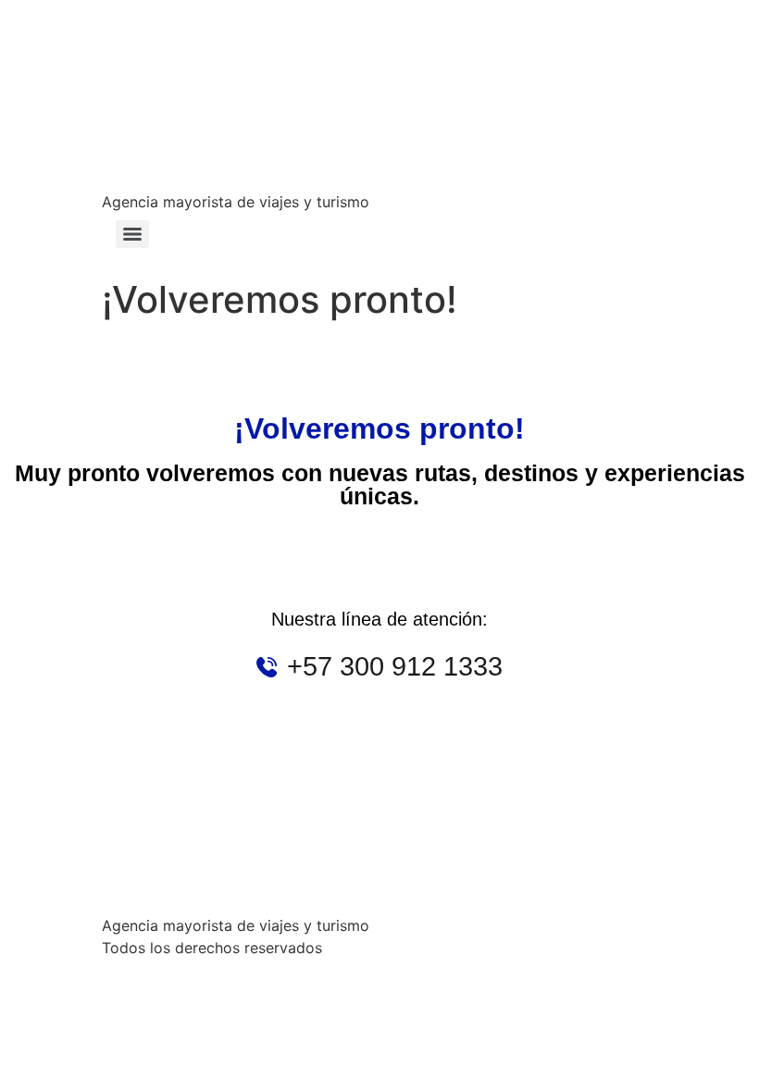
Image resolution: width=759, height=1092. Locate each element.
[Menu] (132, 234)
